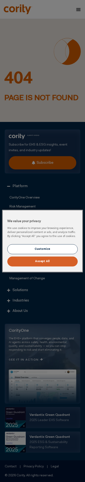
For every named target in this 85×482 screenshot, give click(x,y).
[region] (42, 241)
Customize (42, 248)
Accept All (42, 261)
